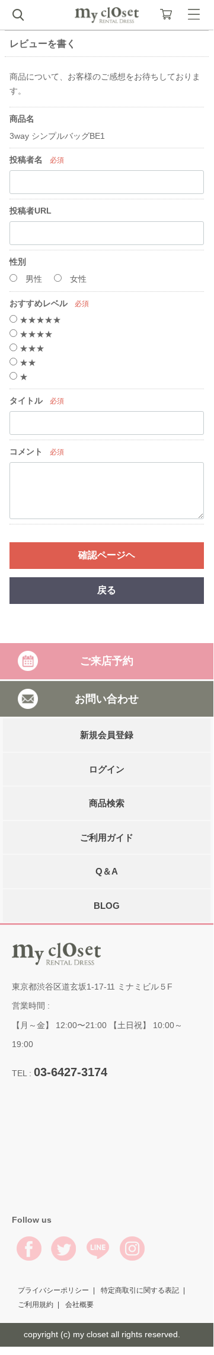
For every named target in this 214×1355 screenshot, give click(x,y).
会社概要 (79, 1304)
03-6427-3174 (70, 1072)
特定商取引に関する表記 (140, 1290)
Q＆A (106, 871)
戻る (106, 590)
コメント (26, 451)
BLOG (107, 905)
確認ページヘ (106, 555)
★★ (26, 362)
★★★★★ (39, 320)
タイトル (26, 400)
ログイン (106, 769)
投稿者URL (30, 210)
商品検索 (106, 803)
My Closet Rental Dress (106, 15)
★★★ (30, 348)
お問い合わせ (107, 698)
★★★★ (35, 334)
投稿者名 (26, 159)
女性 (77, 279)
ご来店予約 (106, 661)
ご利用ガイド (106, 837)
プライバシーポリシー (53, 1290)
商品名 (21, 118)
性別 (17, 261)
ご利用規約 (35, 1304)
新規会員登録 (106, 735)
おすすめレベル (38, 303)
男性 (32, 279)
